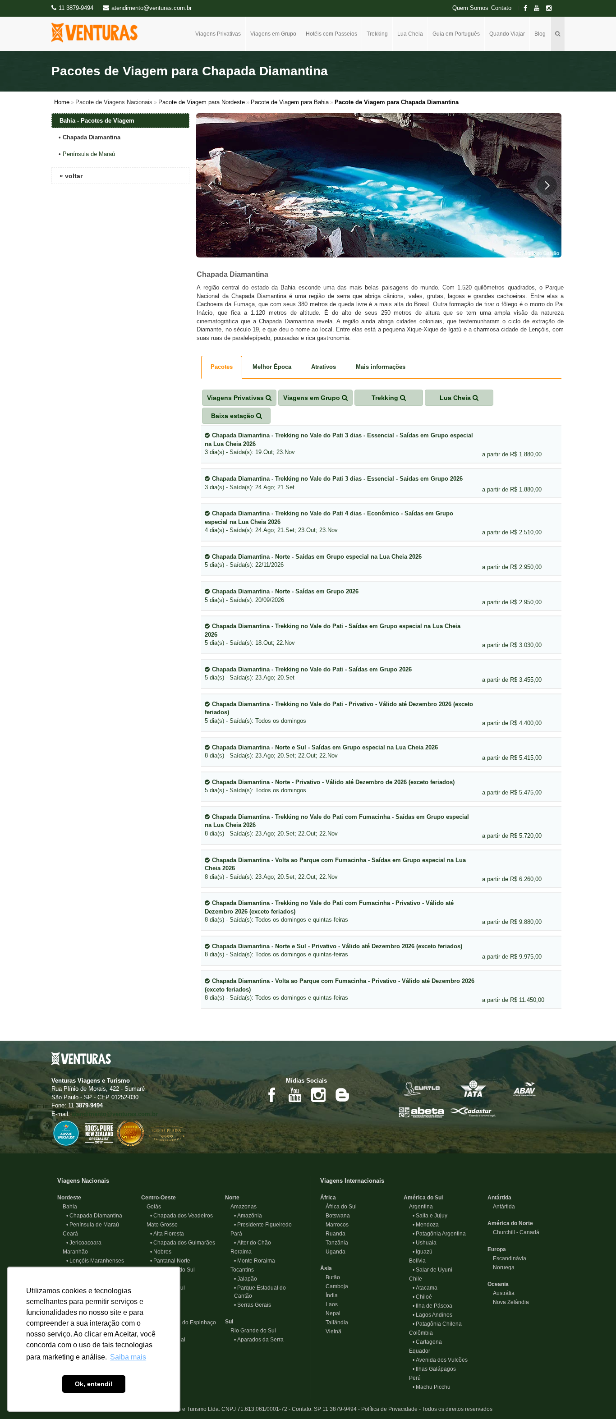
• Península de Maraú (92, 1225)
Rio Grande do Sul (250, 1330)
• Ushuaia (425, 1243)
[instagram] (551, 8)
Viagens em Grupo (273, 34)
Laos (329, 1304)
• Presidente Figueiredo (263, 1225)
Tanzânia (334, 1243)
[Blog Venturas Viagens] (342, 1094)
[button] (211, 185)
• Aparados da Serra (259, 1339)
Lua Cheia (410, 34)
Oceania (498, 1284)
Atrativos (323, 366)
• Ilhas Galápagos (434, 1369)
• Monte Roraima (254, 1261)
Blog (540, 34)
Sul (229, 1321)
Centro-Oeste (158, 1197)
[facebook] (528, 8)
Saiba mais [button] (128, 1357)
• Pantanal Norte (170, 1261)
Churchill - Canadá (513, 1232)
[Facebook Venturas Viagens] (271, 1094)
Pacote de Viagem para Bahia (290, 102)
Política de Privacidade (389, 1409)
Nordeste (69, 1197)
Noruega (501, 1267)
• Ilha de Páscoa (432, 1306)
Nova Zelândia (508, 1302)
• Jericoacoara (83, 1243)
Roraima (238, 1252)
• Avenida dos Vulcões (440, 1360)
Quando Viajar (507, 34)
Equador (417, 1351)
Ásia (326, 1268)
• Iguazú (422, 1252)
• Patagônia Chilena (437, 1324)
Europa (496, 1249)
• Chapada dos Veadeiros (181, 1215)
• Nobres (160, 1252)
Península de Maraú (89, 154)
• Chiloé (422, 1297)
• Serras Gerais (252, 1305)
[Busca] (558, 34)
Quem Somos (470, 8)
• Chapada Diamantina (94, 1215)
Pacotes (222, 366)
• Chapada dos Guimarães (182, 1243)
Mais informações (380, 366)
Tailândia (334, 1322)
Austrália (501, 1293)
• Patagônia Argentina (439, 1234)
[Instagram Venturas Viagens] (318, 1094)
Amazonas (241, 1206)
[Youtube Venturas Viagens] (295, 1094)
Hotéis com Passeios (331, 34)
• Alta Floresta (167, 1234)
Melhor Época (272, 366)
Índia (329, 1295)
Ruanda (332, 1234)
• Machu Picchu (432, 1387)
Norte (232, 1197)
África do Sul (338, 1206)
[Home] (97, 32)
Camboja (334, 1286)
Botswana (335, 1215)
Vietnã (330, 1331)
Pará (233, 1234)
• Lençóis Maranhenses (95, 1261)
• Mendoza (426, 1225)
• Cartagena (427, 1342)
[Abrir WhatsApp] (593, 1396)
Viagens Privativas (218, 34)
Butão (330, 1277)
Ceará (67, 1234)
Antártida (499, 1197)
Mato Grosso (159, 1225)
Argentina (418, 1206)
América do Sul (423, 1197)
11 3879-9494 (76, 8)
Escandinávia (506, 1258)
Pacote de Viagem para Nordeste (201, 102)
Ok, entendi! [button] (94, 1383)
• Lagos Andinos (432, 1315)
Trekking (377, 34)
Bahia (67, 1206)
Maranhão (72, 1252)
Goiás (151, 1206)
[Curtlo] (421, 1087)
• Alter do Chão (252, 1243)
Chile (413, 1279)
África (328, 1197)
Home (61, 102)
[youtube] (539, 8)
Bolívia (415, 1261)
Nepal (330, 1313)
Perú (412, 1378)
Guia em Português (456, 34)
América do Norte (510, 1223)
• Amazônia (248, 1215)
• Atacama (425, 1288)
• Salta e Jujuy (430, 1215)
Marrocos (334, 1225)
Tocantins (239, 1270)
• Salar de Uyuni (432, 1270)
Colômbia (418, 1333)
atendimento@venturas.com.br (115, 1114)
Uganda (332, 1252)
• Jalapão (245, 1279)
